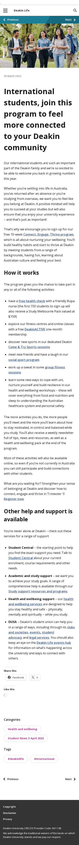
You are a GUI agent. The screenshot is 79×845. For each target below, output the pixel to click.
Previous (12, 19)
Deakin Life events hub (54, 643)
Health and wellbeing (22, 729)
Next (68, 19)
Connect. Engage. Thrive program (48, 234)
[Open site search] (75, 10)
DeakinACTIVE (35, 329)
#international (44, 759)
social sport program (23, 360)
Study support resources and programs (37, 591)
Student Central (20, 558)
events (35, 632)
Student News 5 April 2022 (26, 738)
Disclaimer (9, 813)
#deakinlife (16, 759)
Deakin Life (22, 10)
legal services (39, 637)
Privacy (7, 819)
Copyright (9, 806)
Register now (14, 499)
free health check (32, 301)
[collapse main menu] (5, 10)
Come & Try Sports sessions (29, 347)
